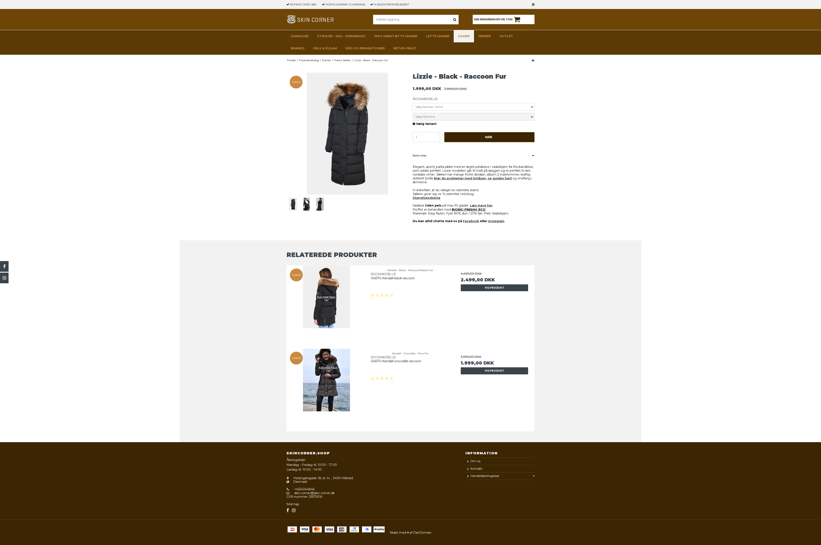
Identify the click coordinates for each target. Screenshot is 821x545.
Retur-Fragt (405, 48)
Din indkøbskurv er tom (493, 19)
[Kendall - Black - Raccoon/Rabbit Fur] (326, 305)
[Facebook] (4, 266)
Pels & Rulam (325, 48)
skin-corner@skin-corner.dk (314, 493)
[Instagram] (4, 278)
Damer (464, 36)
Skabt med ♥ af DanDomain (410, 533)
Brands (298, 48)
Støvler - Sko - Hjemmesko (341, 36)
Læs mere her (481, 205)
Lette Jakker (437, 36)
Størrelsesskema (426, 198)
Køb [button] (488, 137)
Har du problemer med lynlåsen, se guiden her (473, 178)
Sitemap (292, 504)
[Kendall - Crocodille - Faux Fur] (326, 388)
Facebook (471, 221)
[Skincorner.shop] (310, 19)
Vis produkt (494, 287)
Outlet (506, 36)
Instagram (496, 221)
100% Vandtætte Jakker (395, 36)
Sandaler (300, 36)
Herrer (484, 36)
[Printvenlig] (533, 60)
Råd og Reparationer (365, 48)
